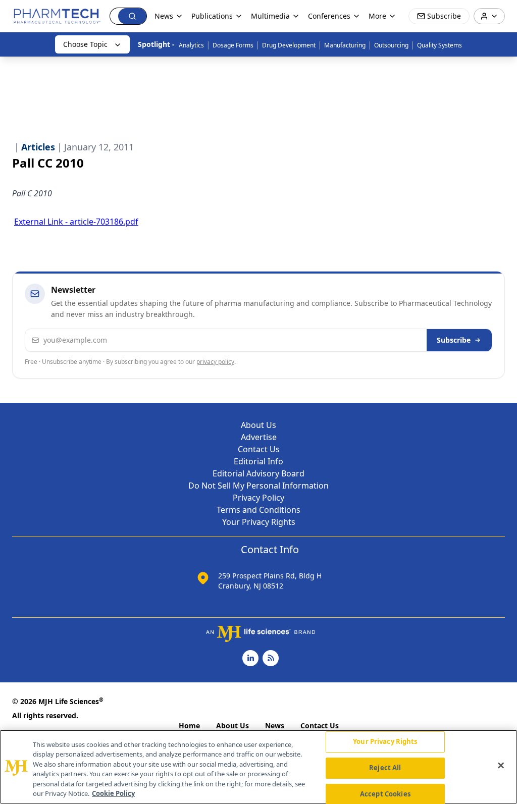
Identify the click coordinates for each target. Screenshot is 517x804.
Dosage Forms (233, 45)
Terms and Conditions (258, 509)
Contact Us (259, 449)
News (274, 725)
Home (189, 725)
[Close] (501, 766)
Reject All (385, 767)
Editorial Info (258, 461)
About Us (258, 425)
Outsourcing (391, 45)
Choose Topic (85, 44)
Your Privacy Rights (258, 521)
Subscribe (454, 340)
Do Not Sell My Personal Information (258, 485)
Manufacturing (345, 45)
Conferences (329, 16)
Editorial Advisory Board (258, 473)
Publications (212, 16)
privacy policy (215, 361)
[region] (258, 767)
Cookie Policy (113, 793)
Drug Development (289, 45)
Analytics (191, 45)
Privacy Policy (258, 497)
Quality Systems (439, 45)
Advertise (259, 437)
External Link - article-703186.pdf (76, 221)
